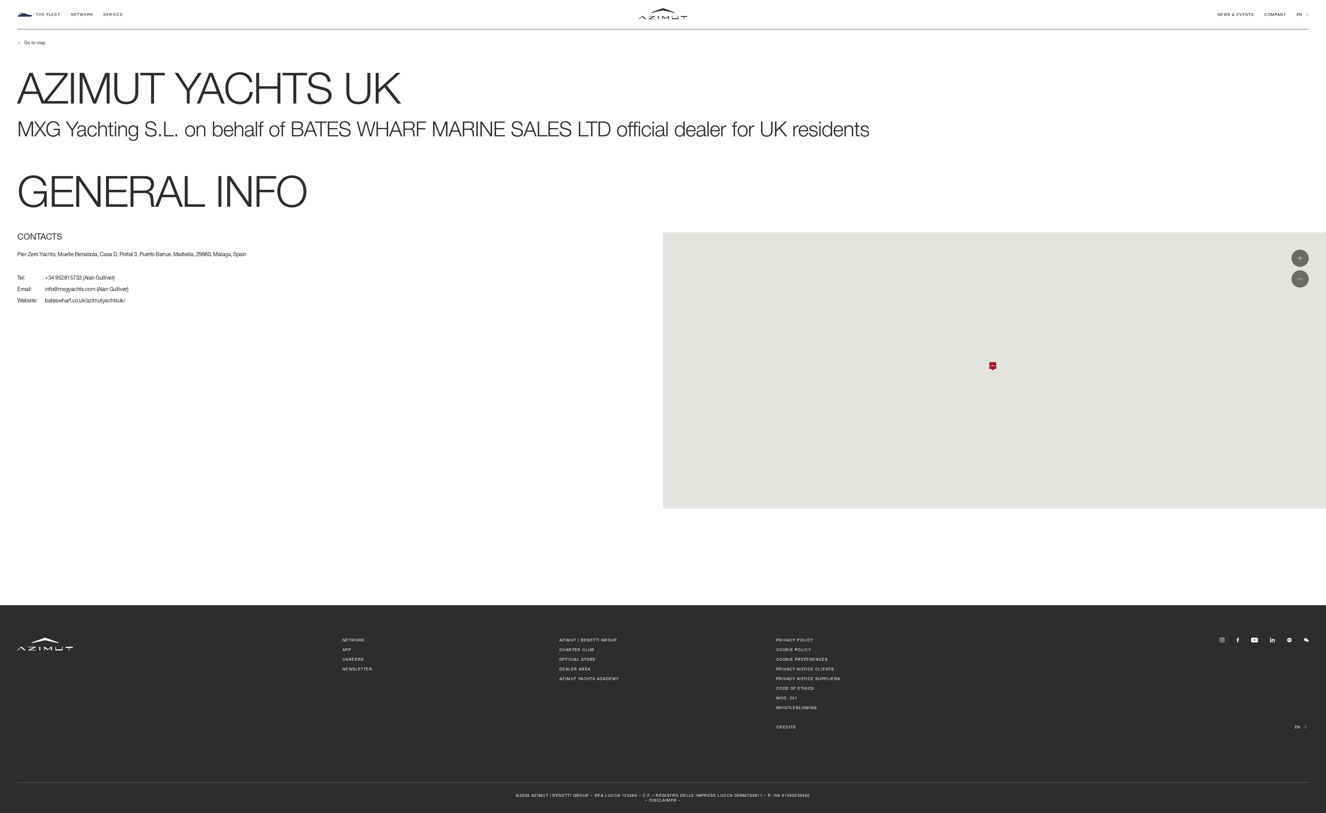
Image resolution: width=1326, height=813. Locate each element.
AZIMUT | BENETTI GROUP (588, 640)
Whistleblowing (796, 707)
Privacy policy (795, 640)
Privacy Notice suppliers (808, 678)
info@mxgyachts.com (70, 289)
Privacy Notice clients (805, 669)
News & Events (1236, 14)
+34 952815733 (63, 277)
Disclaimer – (665, 800)
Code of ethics (795, 688)
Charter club (577, 649)
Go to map (35, 42)
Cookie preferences (802, 659)
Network (82, 14)
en (1299, 14)
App (347, 649)
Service (113, 14)
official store (577, 659)
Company (1275, 14)
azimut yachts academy (589, 678)
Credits (786, 727)
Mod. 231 (786, 698)
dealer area (574, 669)
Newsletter (357, 669)
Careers (353, 659)
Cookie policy (793, 649)
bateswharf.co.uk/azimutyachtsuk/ (85, 300)
